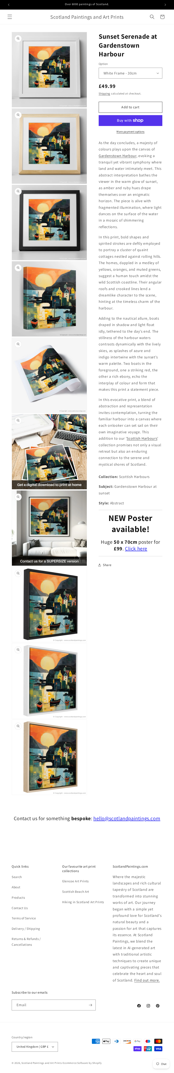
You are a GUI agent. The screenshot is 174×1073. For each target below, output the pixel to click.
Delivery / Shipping (26, 928)
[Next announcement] (165, 4)
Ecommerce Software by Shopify (82, 1062)
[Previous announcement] (8, 4)
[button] (10, 17)
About (16, 887)
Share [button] (107, 565)
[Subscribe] (90, 1005)
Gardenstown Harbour (117, 155)
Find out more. (147, 980)
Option (103, 64)
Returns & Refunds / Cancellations (26, 942)
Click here (136, 548)
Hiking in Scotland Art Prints (83, 902)
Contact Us (20, 908)
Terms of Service (24, 918)
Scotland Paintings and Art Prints (41, 1062)
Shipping (104, 93)
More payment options (130, 131)
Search (17, 877)
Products (18, 897)
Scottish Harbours (142, 438)
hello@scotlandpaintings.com (126, 818)
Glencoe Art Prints (75, 881)
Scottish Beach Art (75, 891)
